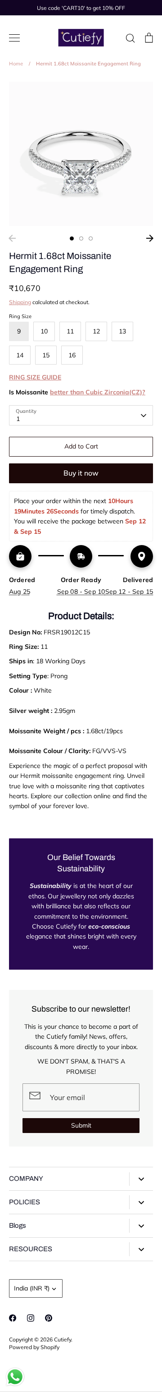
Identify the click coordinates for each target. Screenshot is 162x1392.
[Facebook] (13, 1318)
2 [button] (81, 238)
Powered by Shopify (34, 1347)
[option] (81, 154)
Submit (81, 1125)
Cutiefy (62, 1339)
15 (46, 355)
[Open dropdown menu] (141, 1179)
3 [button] (91, 238)
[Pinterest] (49, 1318)
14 (19, 355)
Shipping (20, 302)
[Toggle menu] (14, 37)
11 (70, 331)
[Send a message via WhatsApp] (15, 1376)
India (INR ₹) (32, 1288)
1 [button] (72, 238)
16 (72, 355)
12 (96, 331)
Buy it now (81, 472)
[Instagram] (31, 1318)
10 (44, 331)
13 (122, 331)
